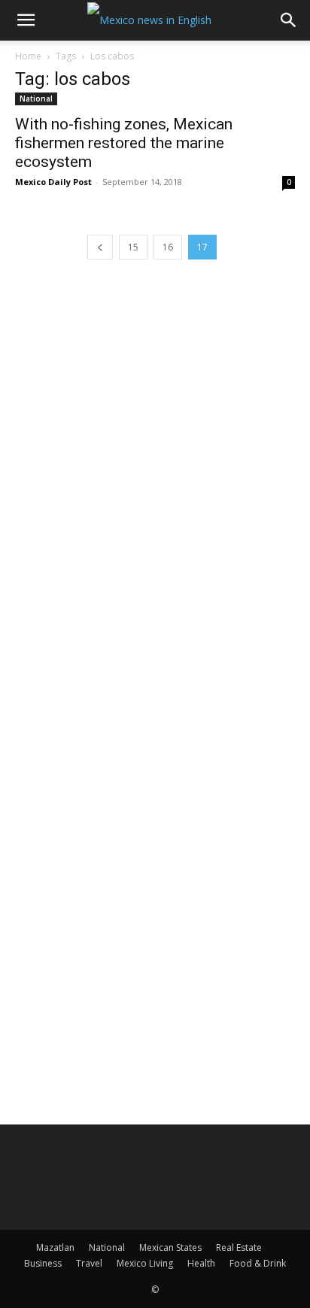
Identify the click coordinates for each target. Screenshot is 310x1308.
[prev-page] (100, 247)
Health (201, 1263)
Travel (89, 1263)
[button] (26, 20)
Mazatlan (55, 1247)
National (36, 98)
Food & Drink (257, 1263)
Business (43, 1263)
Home (28, 56)
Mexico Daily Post (53, 181)
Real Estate (239, 1247)
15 (133, 247)
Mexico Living (145, 1263)
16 (168, 247)
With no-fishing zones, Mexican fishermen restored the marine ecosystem (123, 143)
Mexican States (170, 1247)
